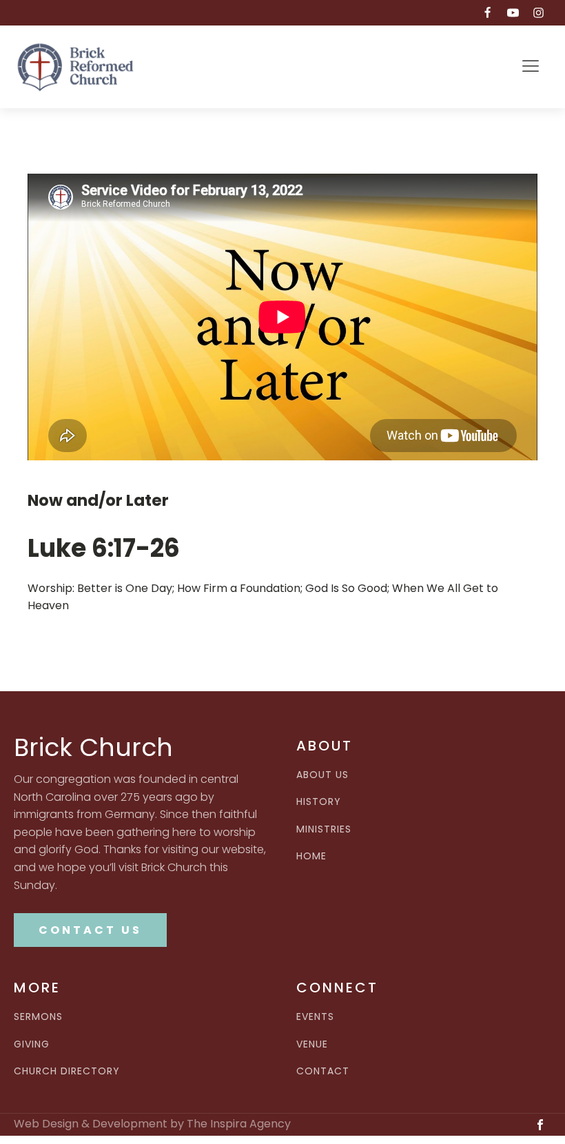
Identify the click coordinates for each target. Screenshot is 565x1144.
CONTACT (322, 1071)
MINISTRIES (323, 829)
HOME (311, 856)
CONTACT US (90, 930)
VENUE (312, 1044)
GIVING (32, 1044)
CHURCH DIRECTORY (67, 1071)
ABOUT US (322, 775)
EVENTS (315, 1017)
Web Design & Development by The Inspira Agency (152, 1124)
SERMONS (38, 1017)
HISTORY (318, 802)
